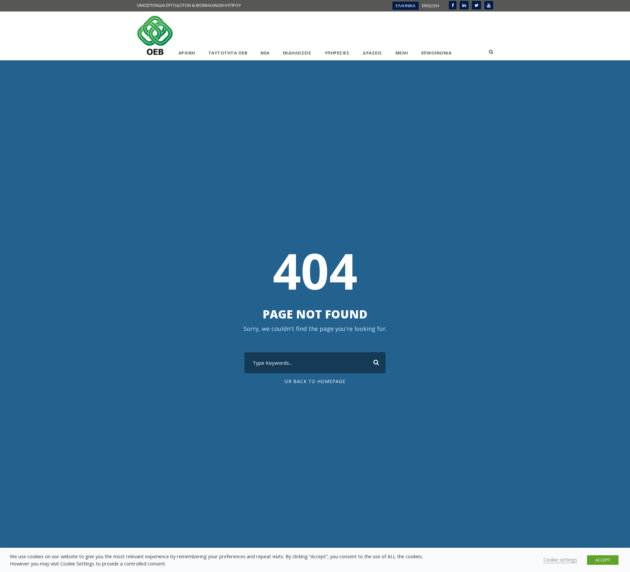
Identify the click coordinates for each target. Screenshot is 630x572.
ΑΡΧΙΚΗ (186, 53)
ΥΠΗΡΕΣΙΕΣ (337, 53)
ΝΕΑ (265, 53)
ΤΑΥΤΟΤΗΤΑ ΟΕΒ (228, 53)
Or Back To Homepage (315, 381)
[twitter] (476, 5)
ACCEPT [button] (602, 560)
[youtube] (488, 5)
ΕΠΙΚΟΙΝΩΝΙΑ (436, 53)
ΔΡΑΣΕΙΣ (372, 53)
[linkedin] (464, 5)
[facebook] (452, 5)
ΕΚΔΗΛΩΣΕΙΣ (297, 53)
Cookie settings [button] (560, 559)
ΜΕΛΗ (401, 53)
